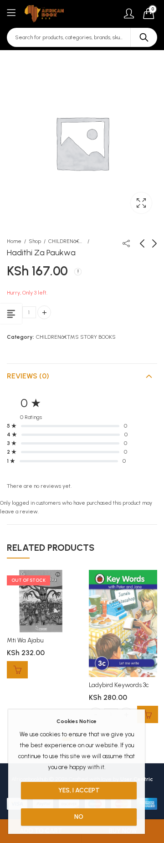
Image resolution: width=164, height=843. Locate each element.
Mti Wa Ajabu (25, 640)
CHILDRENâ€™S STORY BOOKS (66, 241)
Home (14, 241)
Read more (17, 669)
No (78, 817)
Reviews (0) (28, 376)
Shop (35, 241)
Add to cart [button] (147, 714)
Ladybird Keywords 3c (119, 685)
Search (144, 37)
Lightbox (141, 202)
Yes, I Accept (79, 790)
